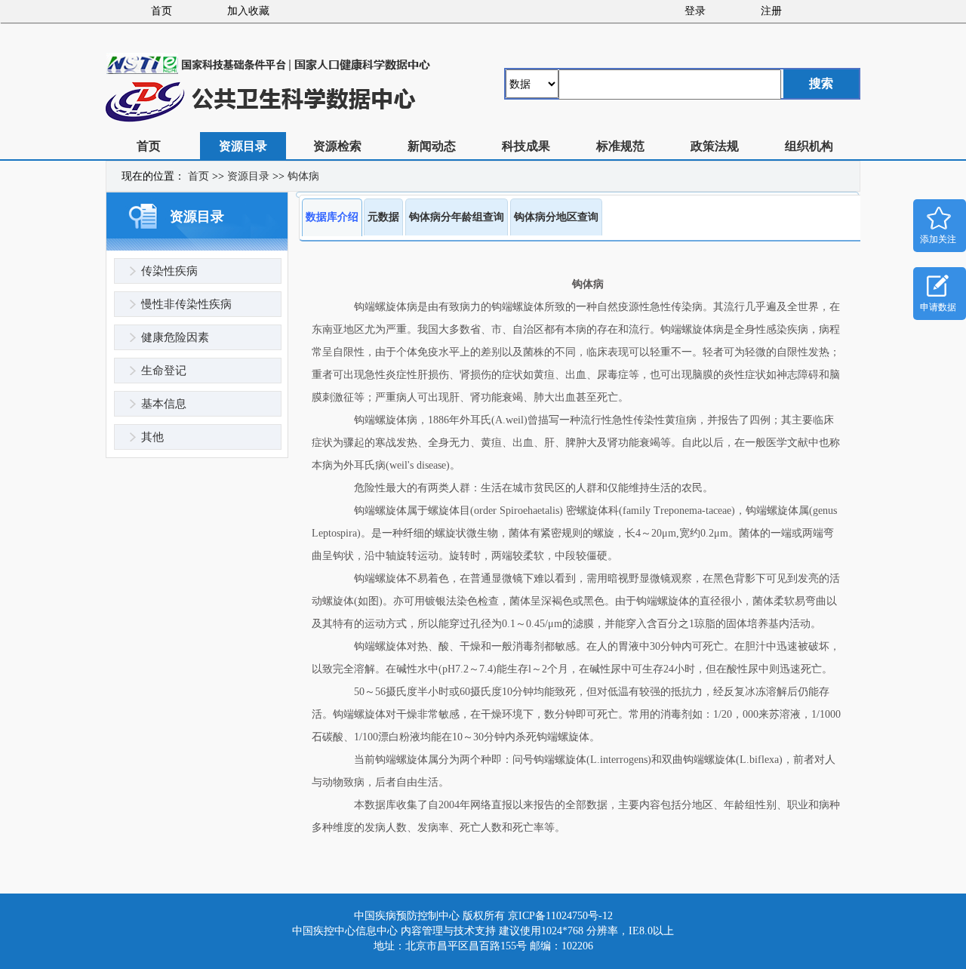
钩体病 (303, 176)
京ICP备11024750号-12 (560, 915)
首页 (161, 11)
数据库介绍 (332, 217)
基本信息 (163, 404)
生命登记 (163, 371)
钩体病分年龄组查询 (456, 217)
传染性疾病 (169, 271)
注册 (771, 11)
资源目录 (243, 146)
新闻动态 (432, 146)
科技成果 (526, 146)
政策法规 (715, 146)
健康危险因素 (175, 337)
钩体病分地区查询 (556, 217)
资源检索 (337, 146)
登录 (695, 11)
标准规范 (620, 146)
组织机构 (809, 146)
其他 (152, 437)
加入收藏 (248, 11)
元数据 (383, 217)
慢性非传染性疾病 (186, 304)
